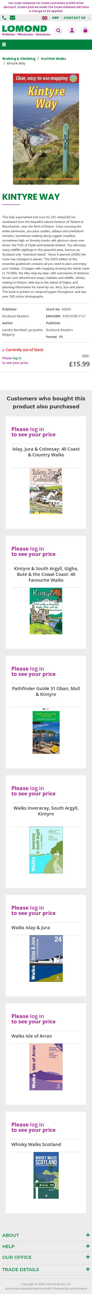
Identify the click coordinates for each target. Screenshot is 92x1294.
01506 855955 (5, 17)
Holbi (48, 1288)
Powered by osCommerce (70, 1288)
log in (17, 358)
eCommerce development (22, 1288)
